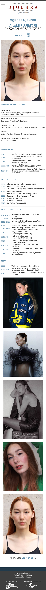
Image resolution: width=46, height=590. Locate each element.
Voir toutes (21, 558)
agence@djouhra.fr (23, 577)
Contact (18, 35)
